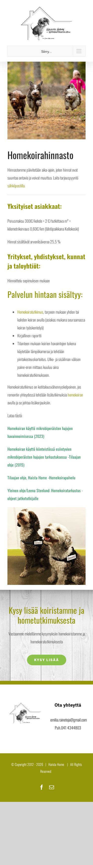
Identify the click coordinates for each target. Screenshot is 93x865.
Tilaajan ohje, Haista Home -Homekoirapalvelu (41, 478)
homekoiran (75, 395)
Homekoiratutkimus (30, 312)
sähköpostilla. (16, 186)
